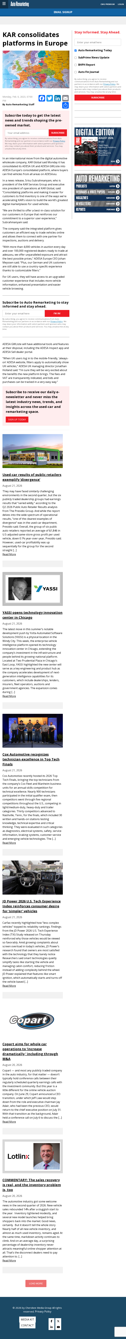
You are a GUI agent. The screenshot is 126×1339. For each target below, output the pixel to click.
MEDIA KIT (27, 1319)
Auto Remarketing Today (95, 50)
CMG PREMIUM (108, 4)
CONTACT (27, 1325)
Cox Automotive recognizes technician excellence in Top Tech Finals (31, 759)
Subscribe (57, 132)
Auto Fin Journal (88, 72)
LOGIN (121, 4)
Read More (9, 554)
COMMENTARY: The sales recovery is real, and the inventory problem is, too (31, 1185)
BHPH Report (86, 64)
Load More (36, 1283)
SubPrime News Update (93, 57)
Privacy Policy (59, 141)
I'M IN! (57, 313)
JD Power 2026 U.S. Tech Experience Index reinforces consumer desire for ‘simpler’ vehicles (31, 906)
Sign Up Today (17, 419)
